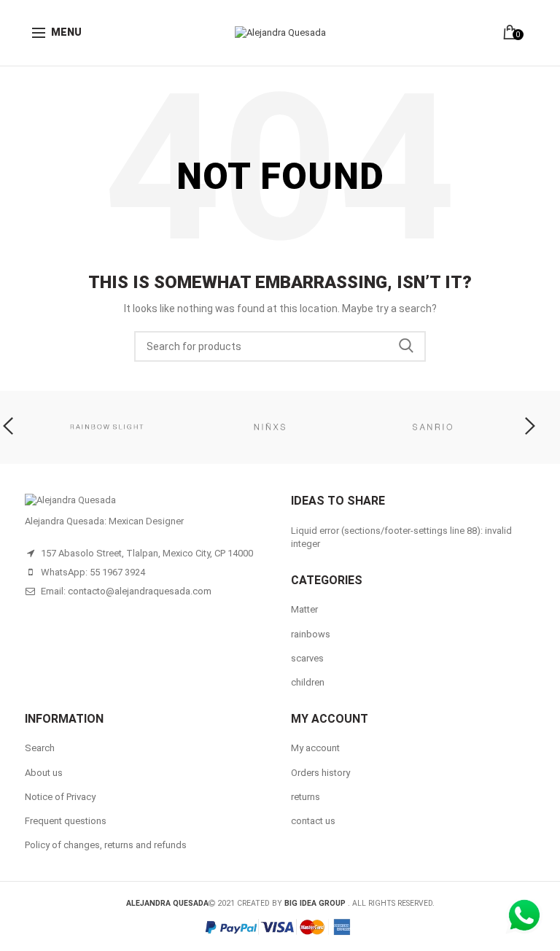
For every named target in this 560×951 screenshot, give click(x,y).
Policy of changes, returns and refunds (106, 844)
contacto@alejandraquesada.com (139, 591)
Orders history (320, 772)
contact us (313, 820)
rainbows (310, 634)
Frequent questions (65, 820)
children (307, 682)
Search (406, 346)
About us (44, 772)
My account (315, 747)
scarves (307, 658)
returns (305, 796)
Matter (304, 609)
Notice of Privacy (60, 796)
